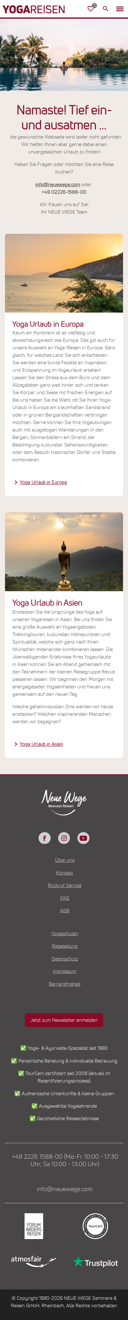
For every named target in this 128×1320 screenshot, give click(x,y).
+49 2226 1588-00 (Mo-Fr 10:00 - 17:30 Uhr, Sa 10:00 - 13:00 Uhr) (65, 1160)
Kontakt (64, 872)
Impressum (64, 971)
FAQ (64, 898)
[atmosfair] (33, 1262)
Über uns (65, 860)
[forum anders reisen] (33, 1226)
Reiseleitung (65, 946)
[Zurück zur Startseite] (33, 9)
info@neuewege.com (57, 184)
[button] (120, 8)
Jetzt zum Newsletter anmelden (64, 1020)
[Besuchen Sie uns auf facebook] (44, 838)
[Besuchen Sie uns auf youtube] (83, 838)
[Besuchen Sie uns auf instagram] (64, 838)
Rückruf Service (64, 885)
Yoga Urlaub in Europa (43, 482)
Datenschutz (65, 958)
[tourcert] (94, 1226)
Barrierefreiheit (64, 984)
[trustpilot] (95, 1261)
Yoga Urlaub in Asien (41, 744)
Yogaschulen (64, 933)
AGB (64, 910)
